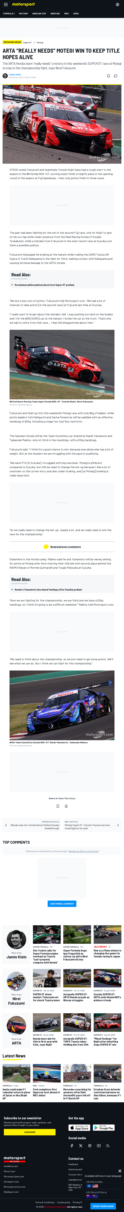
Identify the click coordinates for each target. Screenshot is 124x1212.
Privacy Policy (79, 1202)
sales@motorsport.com (80, 1179)
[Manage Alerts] (66, 806)
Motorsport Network (55, 1206)
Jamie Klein (15, 74)
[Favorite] (108, 76)
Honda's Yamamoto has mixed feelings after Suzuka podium (48, 589)
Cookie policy (63, 1202)
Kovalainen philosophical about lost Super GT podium (44, 284)
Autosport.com (11, 1181)
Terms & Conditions (45, 1202)
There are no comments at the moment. (62, 851)
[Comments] (116, 76)
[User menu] (117, 4)
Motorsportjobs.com (14, 1176)
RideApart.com (11, 1191)
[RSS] (108, 1145)
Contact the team (77, 1174)
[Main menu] (5, 4)
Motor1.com (9, 1171)
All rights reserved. (77, 1206)
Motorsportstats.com (14, 1186)
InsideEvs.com (11, 1166)
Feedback (73, 1164)
